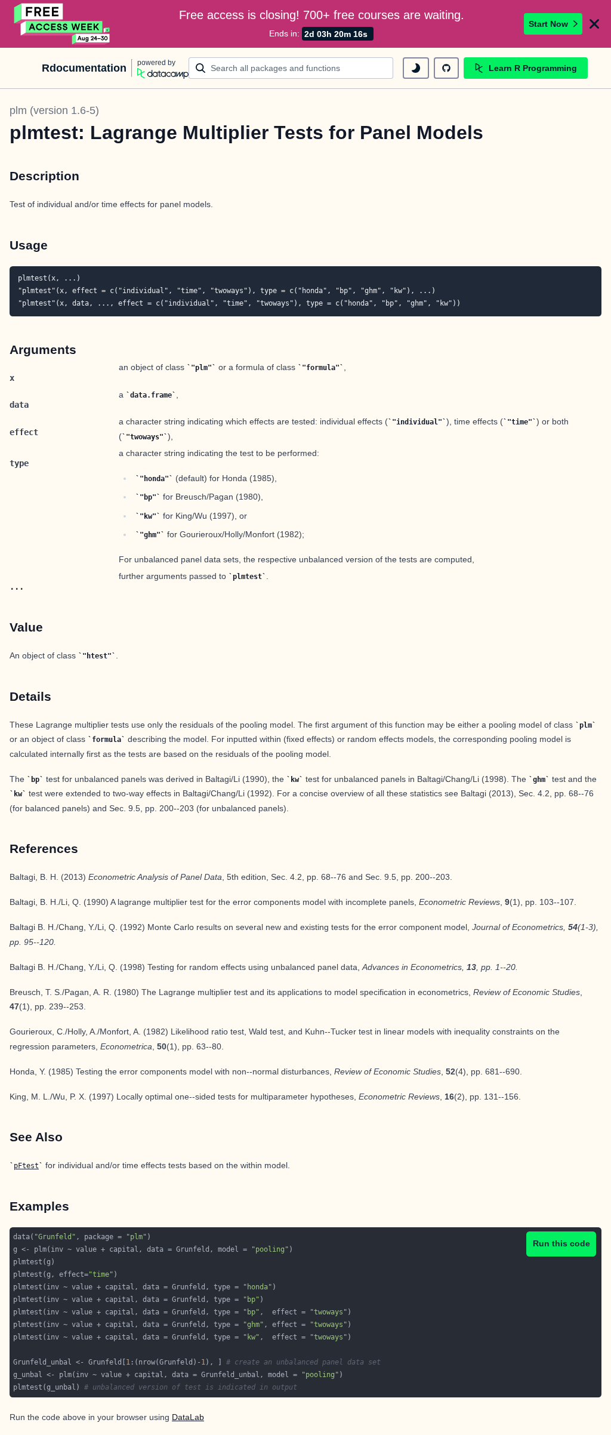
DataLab (188, 1417)
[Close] (594, 24)
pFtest (26, 1166)
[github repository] (446, 68)
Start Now (548, 24)
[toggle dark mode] (416, 68)
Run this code (561, 1243)
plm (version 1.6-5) (54, 110)
